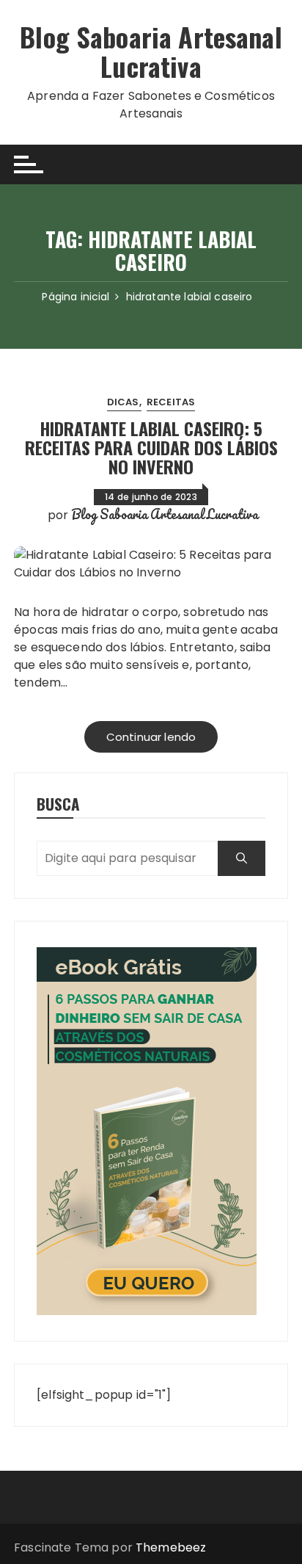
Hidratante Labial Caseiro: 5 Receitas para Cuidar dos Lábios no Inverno (151, 447)
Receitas (171, 402)
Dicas (123, 402)
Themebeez (171, 1547)
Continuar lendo (151, 737)
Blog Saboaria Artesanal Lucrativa (150, 51)
